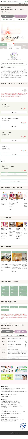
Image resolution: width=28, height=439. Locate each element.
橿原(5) (12, 286)
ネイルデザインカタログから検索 (18, 388)
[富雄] (2, 270)
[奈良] (17, 202)
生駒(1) (21, 289)
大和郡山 (21, 295)
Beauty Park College (5, 419)
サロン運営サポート (5, 413)
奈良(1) (3, 310)
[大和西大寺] (3, 204)
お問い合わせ (14, 404)
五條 (12, 292)
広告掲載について (15, 402)
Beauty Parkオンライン (15, 413)
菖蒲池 (6, 396)
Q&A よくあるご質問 (5, 404)
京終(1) (21, 307)
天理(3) (21, 286)
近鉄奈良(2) (4, 307)
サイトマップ (4, 407)
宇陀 (3, 295)
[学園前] (10, 209)
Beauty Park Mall (13, 417)
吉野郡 (3, 292)
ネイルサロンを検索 (5, 388)
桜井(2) (3, 289)
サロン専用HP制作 (5, 411)
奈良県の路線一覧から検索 (20, 391)
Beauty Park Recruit (5, 420)
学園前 (2, 396)
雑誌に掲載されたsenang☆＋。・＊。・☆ (12, 206)
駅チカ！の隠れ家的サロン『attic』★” (12, 233)
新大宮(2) (13, 307)
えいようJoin (13, 420)
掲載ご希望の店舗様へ (6, 402)
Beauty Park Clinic (5, 417)
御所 (20, 292)
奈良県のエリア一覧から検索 (7, 389)
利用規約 (16, 401)
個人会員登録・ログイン (17, 406)
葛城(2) (12, 289)
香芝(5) (3, 286)
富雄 (9, 396)
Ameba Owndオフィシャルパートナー (18, 411)
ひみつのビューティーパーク (17, 419)
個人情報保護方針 (9, 401)
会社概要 (3, 401)
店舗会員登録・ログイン (6, 406)
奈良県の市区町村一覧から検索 (8, 391)
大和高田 (12, 295)
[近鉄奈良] (26, 206)
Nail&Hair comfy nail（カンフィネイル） (16, 338)
